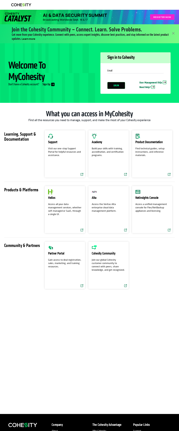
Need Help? (145, 87)
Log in (116, 85)
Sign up (46, 84)
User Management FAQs (150, 82)
